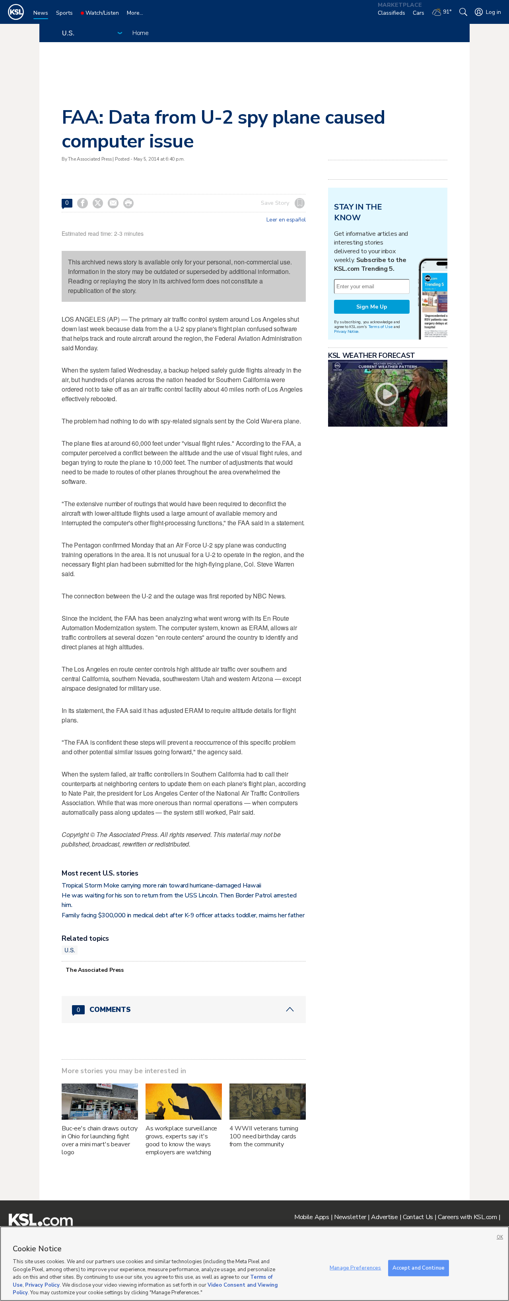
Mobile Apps (311, 1217)
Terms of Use (380, 326)
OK (500, 1237)
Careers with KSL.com (467, 1217)
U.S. (69, 950)
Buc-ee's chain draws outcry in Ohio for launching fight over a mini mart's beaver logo (100, 1140)
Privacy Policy (42, 1285)
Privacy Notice (346, 331)
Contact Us (418, 1217)
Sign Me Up (371, 307)
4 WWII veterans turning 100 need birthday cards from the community (263, 1136)
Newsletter (350, 1217)
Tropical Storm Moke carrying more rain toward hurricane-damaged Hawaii (161, 885)
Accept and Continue (418, 1267)
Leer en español (286, 220)
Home (140, 33)
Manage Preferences (355, 1267)
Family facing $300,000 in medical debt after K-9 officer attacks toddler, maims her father (183, 915)
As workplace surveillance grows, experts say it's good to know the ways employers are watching (182, 1140)
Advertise (384, 1217)
